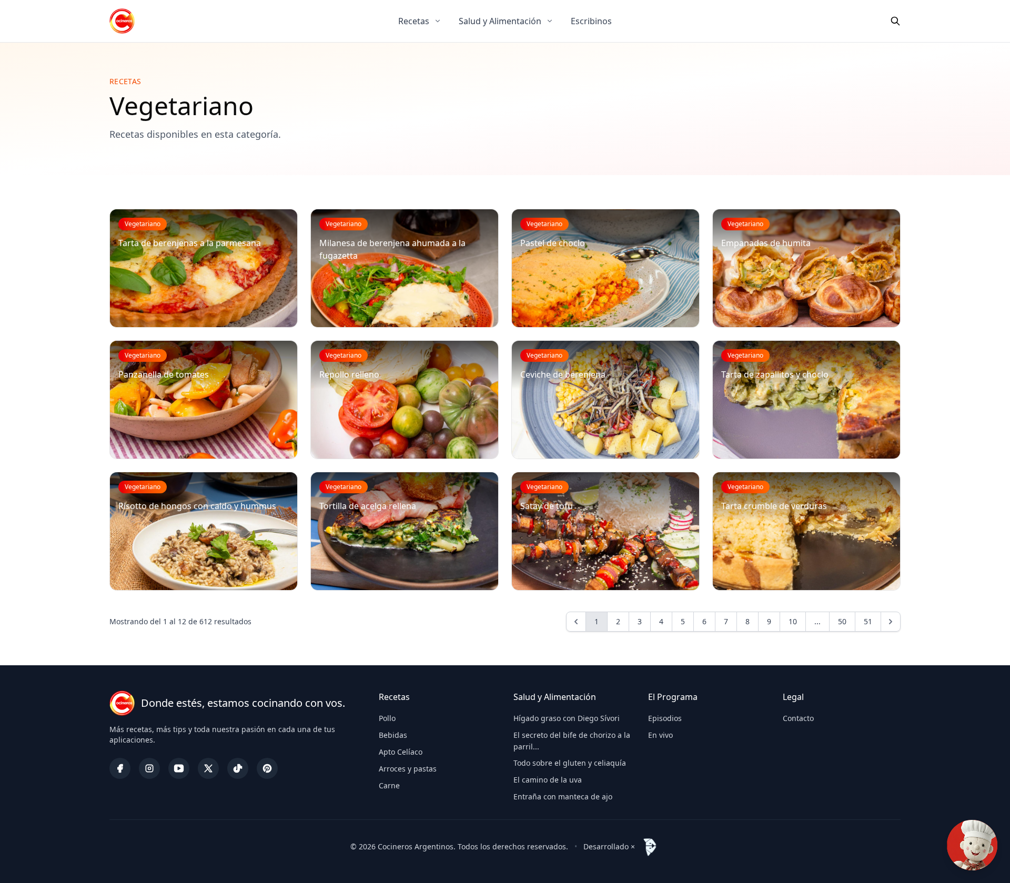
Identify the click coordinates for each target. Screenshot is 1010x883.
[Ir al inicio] (122, 21)
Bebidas (393, 735)
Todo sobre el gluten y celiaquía (569, 763)
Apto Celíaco (400, 752)
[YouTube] (178, 768)
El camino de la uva (547, 780)
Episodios (665, 718)
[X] (208, 768)
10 (793, 621)
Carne (389, 785)
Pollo (387, 718)
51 (868, 621)
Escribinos (591, 21)
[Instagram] (149, 768)
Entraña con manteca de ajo (562, 796)
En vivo (660, 735)
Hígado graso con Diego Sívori (566, 718)
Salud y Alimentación (500, 21)
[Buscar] (895, 21)
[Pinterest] (267, 768)
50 (842, 621)
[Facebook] (119, 768)
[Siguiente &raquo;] (891, 622)
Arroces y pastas (408, 769)
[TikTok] (237, 768)
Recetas (413, 21)
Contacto (798, 718)
